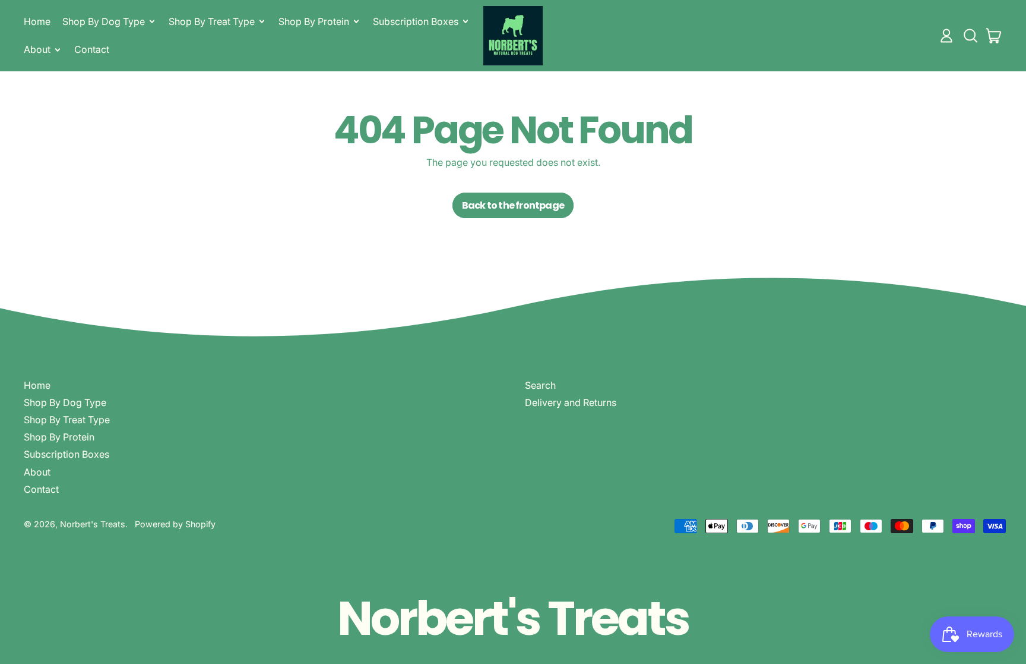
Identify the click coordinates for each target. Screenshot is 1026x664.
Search (540, 385)
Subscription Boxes (66, 454)
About (37, 472)
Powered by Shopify (175, 524)
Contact (91, 49)
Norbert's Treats (92, 524)
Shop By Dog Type (65, 402)
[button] (970, 35)
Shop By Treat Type (67, 420)
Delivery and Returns (570, 402)
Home (37, 21)
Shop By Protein (59, 437)
